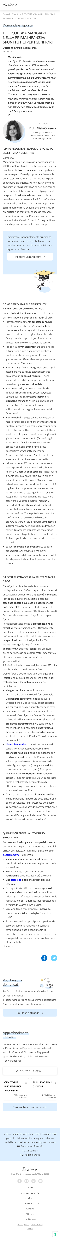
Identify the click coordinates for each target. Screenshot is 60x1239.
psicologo (16, 879)
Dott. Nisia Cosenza (42, 128)
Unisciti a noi (30, 1198)
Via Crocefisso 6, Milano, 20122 (36, 1174)
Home (30, 1187)
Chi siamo (30, 1214)
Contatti (30, 1208)
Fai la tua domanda (28, 1012)
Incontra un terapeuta (28, 256)
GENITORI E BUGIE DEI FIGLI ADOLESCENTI (13, 1086)
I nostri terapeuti (30, 1219)
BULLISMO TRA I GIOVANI (42, 1084)
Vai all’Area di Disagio (28, 1070)
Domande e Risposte (11, 14)
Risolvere (30, 1169)
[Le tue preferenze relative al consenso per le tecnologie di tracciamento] (55, 1234)
